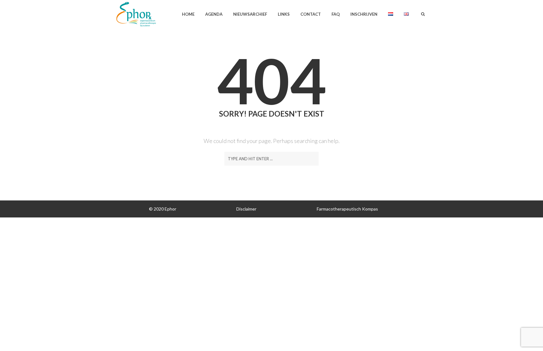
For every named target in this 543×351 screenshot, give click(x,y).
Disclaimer (246, 208)
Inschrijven (363, 14)
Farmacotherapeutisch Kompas (347, 208)
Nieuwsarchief (250, 14)
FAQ (336, 14)
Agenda (213, 14)
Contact (310, 14)
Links (284, 14)
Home (188, 14)
